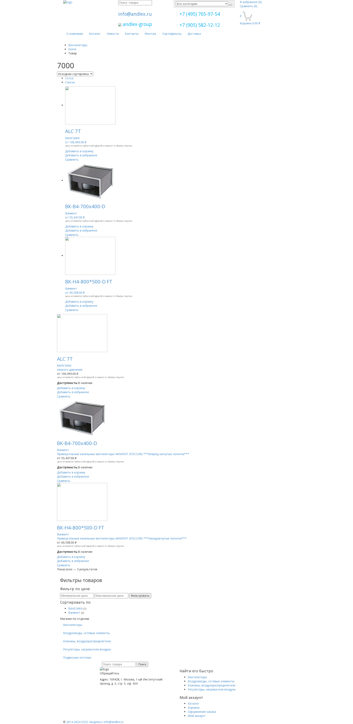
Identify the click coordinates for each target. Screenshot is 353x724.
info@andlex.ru (135, 14)
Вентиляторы (77, 45)
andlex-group (137, 24)
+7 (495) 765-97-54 (200, 14)
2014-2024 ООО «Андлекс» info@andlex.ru (94, 722)
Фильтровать (140, 596)
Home (72, 49)
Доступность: (67, 383)
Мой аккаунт (197, 716)
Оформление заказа (202, 712)
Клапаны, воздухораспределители (87, 641)
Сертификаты (171, 34)
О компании (74, 34)
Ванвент (74, 612)
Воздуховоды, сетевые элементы (86, 633)
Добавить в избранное (81, 155)
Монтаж (150, 34)
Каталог (95, 34)
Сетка (69, 78)
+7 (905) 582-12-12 (200, 25)
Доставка (194, 34)
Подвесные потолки (77, 657)
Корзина (193, 707)
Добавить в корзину (79, 151)
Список (70, 82)
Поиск (142, 664)
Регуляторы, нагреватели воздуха (87, 649)
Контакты (132, 34)
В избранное (251, 2)
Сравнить (248, 6)
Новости (113, 34)
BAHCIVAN (75, 608)
